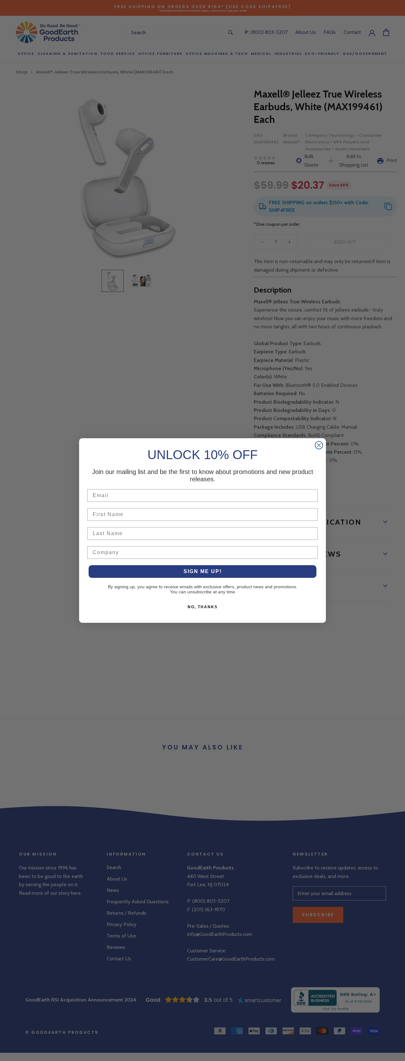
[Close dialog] (319, 445)
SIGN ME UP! (203, 571)
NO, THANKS (203, 607)
